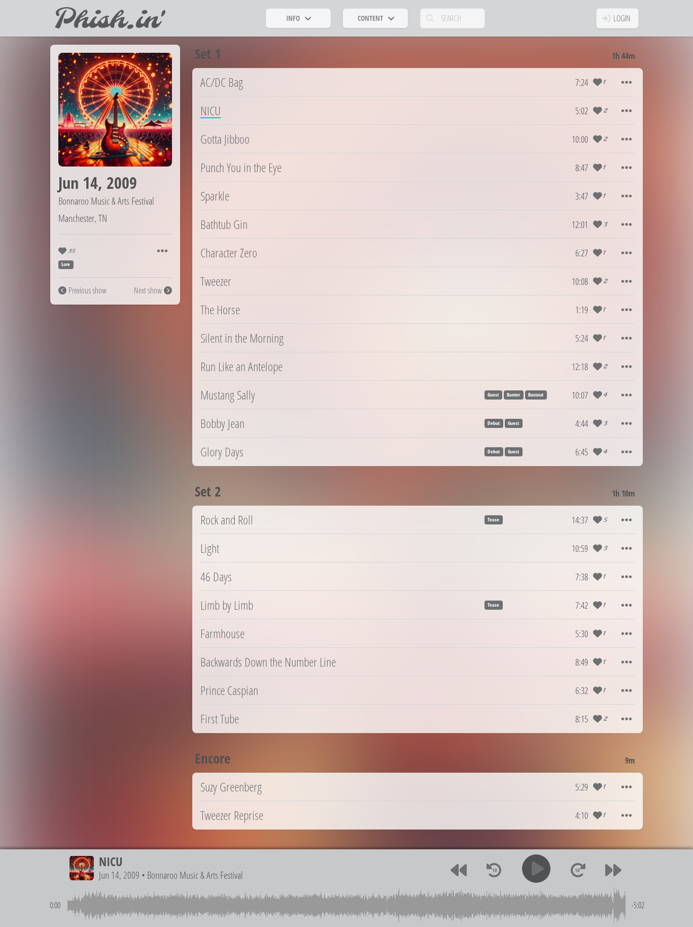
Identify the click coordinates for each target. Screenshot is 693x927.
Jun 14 (78, 182)
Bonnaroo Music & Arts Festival (106, 201)
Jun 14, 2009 (119, 875)
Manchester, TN (82, 218)
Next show (148, 290)
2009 (122, 182)
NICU (110, 861)
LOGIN (622, 18)
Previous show (87, 290)
